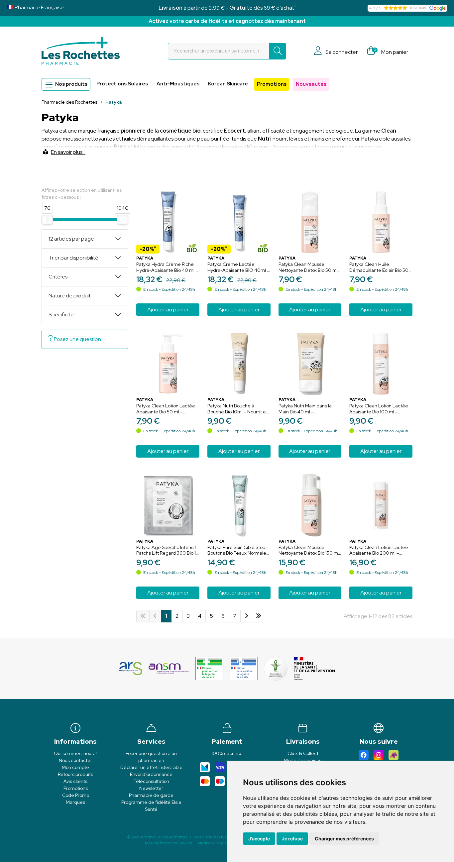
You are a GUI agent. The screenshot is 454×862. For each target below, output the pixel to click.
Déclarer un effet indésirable (151, 767)
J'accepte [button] (259, 838)
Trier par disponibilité (73, 257)
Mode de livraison (303, 760)
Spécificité (61, 314)
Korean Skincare (228, 83)
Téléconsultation (151, 781)
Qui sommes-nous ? (75, 753)
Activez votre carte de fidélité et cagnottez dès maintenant (227, 21)
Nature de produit (70, 295)
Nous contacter (75, 760)
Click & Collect (302, 753)
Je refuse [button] (292, 838)
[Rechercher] (277, 51)
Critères (58, 276)
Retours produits (75, 774)
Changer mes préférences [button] (344, 838)
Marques (75, 802)
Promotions (271, 84)
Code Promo (75, 795)
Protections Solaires (122, 83)
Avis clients (75, 781)
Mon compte (75, 767)
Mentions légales (213, 843)
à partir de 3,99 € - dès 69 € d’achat (227, 7)
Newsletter (151, 788)
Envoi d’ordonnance (151, 774)
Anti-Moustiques (178, 83)
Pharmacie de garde (151, 795)
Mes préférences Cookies (168, 843)
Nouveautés (311, 84)
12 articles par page (71, 238)
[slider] (47, 219)
